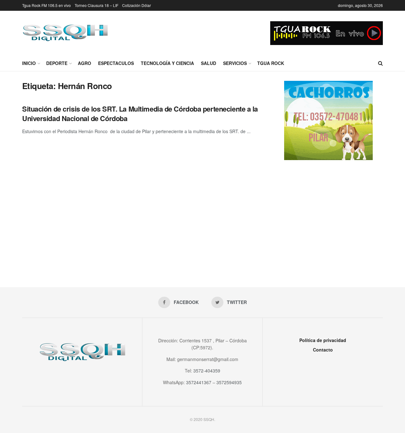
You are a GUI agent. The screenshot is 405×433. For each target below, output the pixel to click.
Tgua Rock (270, 63)
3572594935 (229, 382)
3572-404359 (206, 370)
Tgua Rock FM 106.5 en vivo (46, 5)
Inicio (29, 63)
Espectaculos (116, 63)
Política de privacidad (322, 340)
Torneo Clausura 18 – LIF (96, 5)
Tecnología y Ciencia (167, 63)
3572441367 (198, 382)
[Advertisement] (328, 217)
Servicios (235, 63)
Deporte (56, 63)
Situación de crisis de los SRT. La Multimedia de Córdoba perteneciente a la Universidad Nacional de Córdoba (140, 114)
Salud (208, 63)
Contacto (323, 349)
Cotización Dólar (136, 5)
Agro (84, 63)
